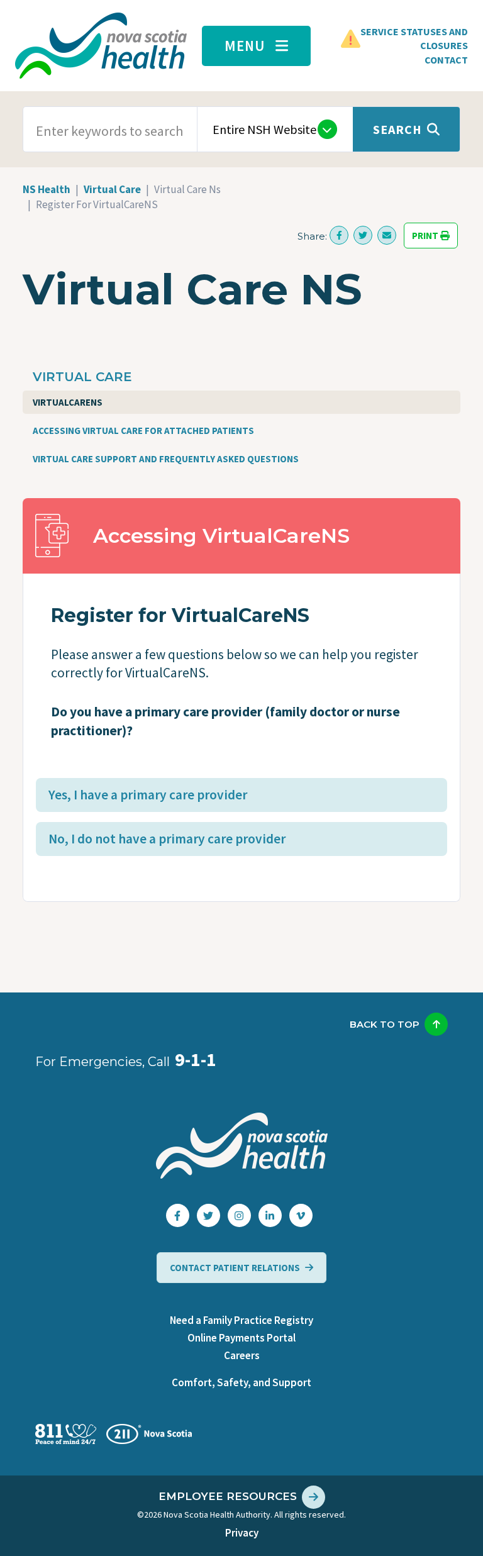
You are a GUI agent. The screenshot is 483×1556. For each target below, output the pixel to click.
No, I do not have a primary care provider (167, 838)
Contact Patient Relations (235, 1268)
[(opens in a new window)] (339, 235)
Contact (446, 59)
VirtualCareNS (68, 402)
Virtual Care (112, 189)
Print (426, 236)
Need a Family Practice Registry (241, 1320)
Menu (245, 45)
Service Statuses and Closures (414, 38)
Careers (242, 1355)
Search (397, 129)
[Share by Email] (386, 235)
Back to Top (384, 1024)
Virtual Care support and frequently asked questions (166, 459)
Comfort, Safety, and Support (241, 1382)
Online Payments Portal (241, 1338)
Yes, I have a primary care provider (147, 794)
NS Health (46, 189)
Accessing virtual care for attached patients (143, 430)
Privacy (241, 1533)
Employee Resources (227, 1496)
